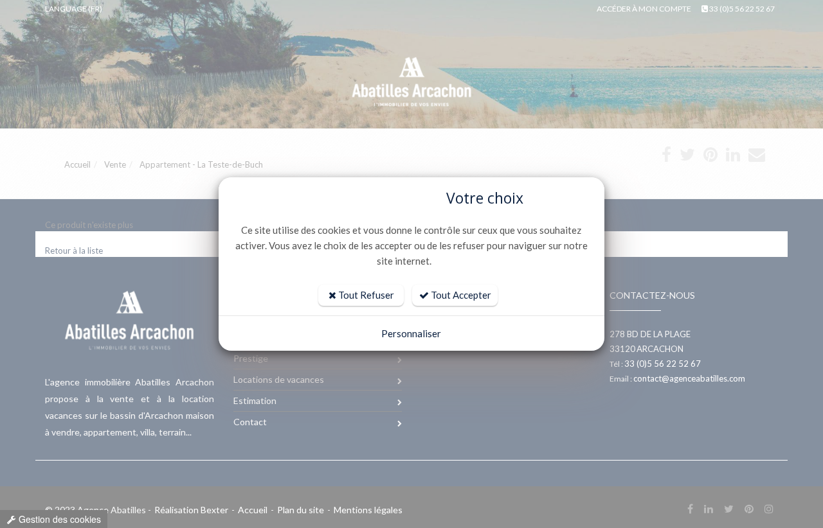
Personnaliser (411, 333)
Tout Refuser (365, 295)
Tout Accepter (460, 295)
